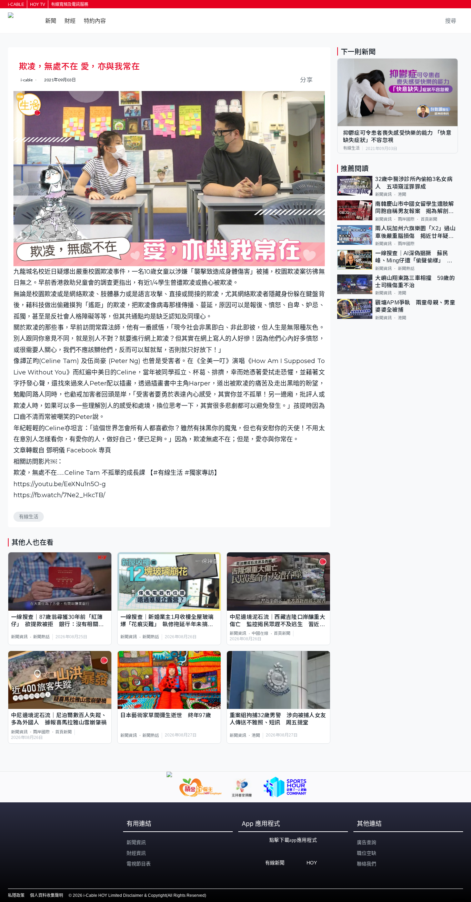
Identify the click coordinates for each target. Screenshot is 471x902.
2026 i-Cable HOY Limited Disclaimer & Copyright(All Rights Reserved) (139, 895)
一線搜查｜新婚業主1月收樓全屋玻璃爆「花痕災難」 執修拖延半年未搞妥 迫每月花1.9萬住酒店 (169, 621)
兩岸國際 (41, 732)
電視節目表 (139, 864)
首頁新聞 (282, 633)
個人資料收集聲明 (46, 895)
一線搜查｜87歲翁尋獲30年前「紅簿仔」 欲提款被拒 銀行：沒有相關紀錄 (57, 621)
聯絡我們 (366, 864)
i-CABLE (16, 4)
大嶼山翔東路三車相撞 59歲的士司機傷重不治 (415, 281)
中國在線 (260, 633)
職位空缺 (366, 853)
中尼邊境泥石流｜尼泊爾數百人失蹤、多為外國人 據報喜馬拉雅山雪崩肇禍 (59, 718)
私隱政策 (16, 895)
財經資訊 (136, 853)
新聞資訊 (19, 636)
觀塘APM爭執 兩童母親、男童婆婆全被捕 (415, 306)
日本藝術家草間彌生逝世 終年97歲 (165, 715)
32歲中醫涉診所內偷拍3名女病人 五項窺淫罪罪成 (413, 183)
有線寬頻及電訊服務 (69, 4)
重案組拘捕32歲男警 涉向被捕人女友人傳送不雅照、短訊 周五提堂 (278, 718)
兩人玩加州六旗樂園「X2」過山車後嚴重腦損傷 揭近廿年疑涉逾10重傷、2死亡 (415, 233)
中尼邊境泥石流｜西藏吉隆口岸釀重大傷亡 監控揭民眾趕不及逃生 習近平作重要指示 (277, 621)
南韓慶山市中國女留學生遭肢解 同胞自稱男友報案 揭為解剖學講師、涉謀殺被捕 (416, 208)
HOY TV (37, 4)
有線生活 (28, 516)
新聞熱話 (41, 636)
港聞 (256, 735)
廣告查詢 (366, 842)
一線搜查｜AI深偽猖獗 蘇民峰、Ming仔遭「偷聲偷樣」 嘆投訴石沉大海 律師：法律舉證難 (414, 257)
